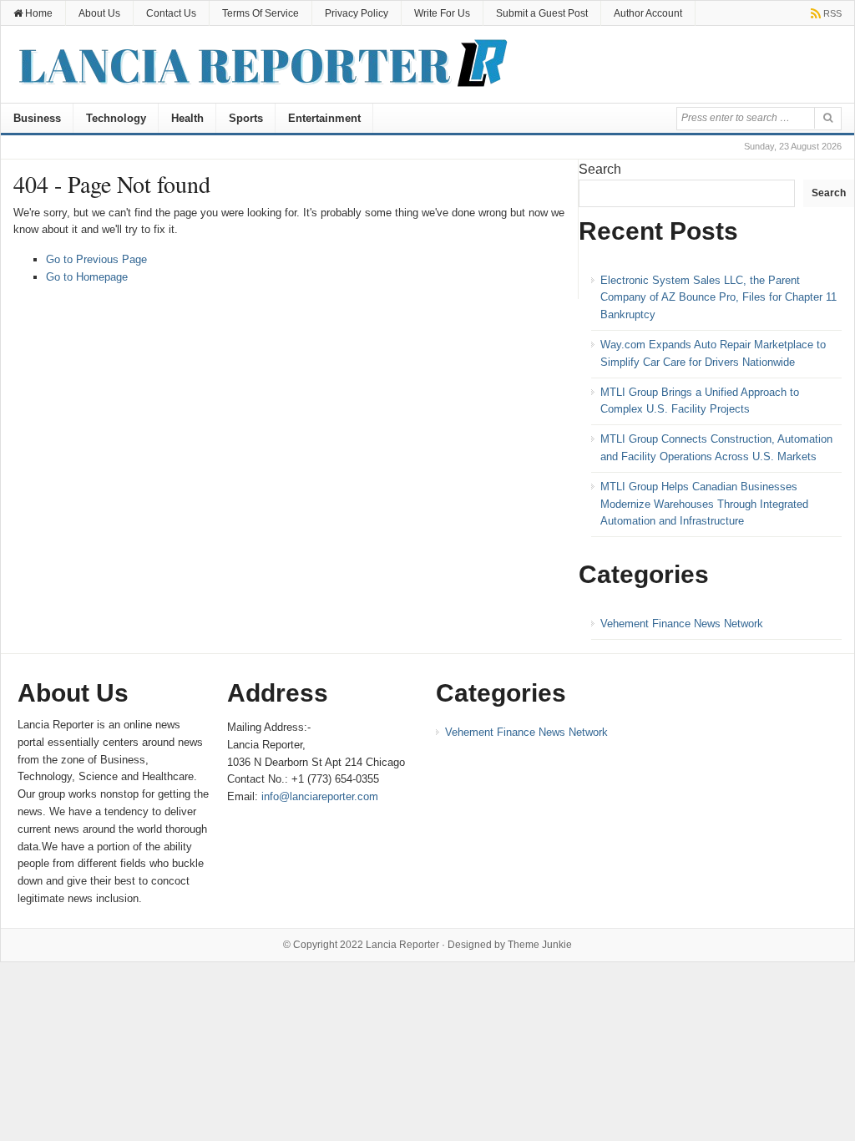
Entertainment (324, 118)
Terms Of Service (260, 13)
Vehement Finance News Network (681, 623)
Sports (246, 118)
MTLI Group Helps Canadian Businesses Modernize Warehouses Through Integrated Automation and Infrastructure (704, 504)
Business (37, 118)
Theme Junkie (540, 945)
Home (38, 13)
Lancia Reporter (402, 945)
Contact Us (171, 13)
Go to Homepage (87, 277)
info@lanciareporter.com (319, 796)
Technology (116, 118)
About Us (99, 13)
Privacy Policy (356, 13)
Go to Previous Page (96, 259)
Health (187, 118)
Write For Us (442, 13)
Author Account (648, 13)
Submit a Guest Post (542, 13)
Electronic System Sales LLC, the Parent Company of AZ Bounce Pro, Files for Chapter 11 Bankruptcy (718, 298)
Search (600, 169)
